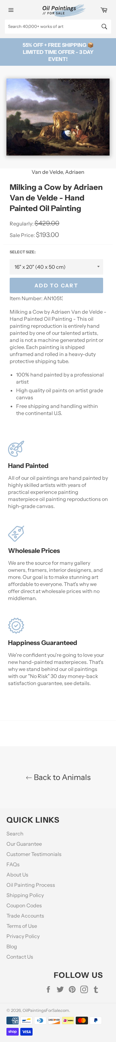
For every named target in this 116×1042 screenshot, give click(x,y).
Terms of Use (21, 926)
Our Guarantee (24, 844)
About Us (17, 874)
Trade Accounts (25, 915)
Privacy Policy (23, 936)
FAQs (13, 864)
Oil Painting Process (30, 885)
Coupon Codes (24, 905)
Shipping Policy (25, 895)
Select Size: (22, 252)
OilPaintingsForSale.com (46, 1010)
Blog (11, 946)
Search (15, 833)
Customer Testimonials (34, 854)
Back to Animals (61, 777)
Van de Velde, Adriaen (58, 172)
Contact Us (19, 956)
